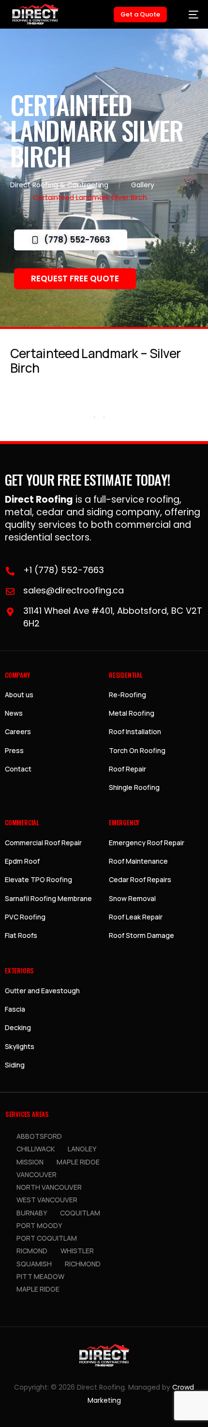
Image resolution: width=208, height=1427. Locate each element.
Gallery (142, 185)
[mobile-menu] (188, 14)
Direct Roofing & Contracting (59, 185)
